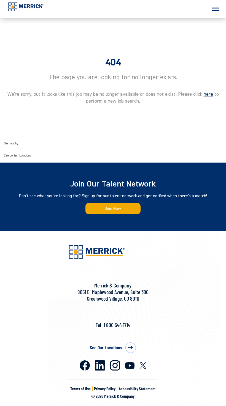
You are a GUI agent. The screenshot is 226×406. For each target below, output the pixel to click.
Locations (25, 156)
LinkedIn (100, 365)
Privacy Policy (104, 388)
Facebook (85, 365)
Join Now (113, 208)
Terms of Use (80, 388)
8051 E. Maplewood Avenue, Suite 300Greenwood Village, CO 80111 (113, 295)
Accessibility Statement (137, 388)
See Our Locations (106, 347)
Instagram (115, 365)
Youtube (129, 365)
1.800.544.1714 (117, 325)
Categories (10, 156)
